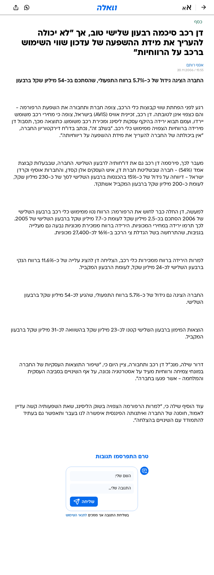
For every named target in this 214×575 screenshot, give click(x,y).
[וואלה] (107, 7)
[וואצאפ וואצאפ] (27, 7)
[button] (187, 7)
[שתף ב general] (16, 7)
